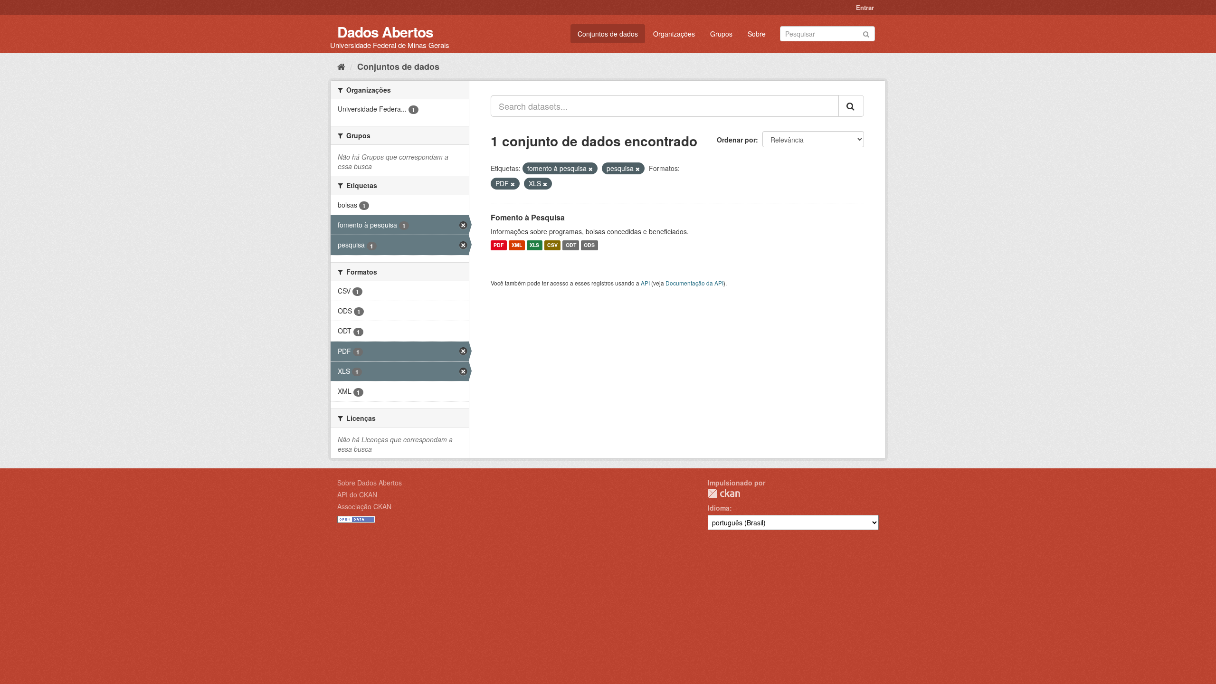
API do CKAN (357, 494)
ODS (589, 245)
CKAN (724, 493)
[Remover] (591, 168)
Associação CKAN (364, 506)
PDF (499, 245)
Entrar (865, 7)
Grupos (721, 33)
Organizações (674, 33)
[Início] (341, 66)
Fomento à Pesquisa (528, 217)
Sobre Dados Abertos (369, 482)
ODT (571, 245)
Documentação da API (694, 283)
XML (517, 245)
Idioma (719, 508)
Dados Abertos (385, 31)
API (645, 283)
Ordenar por (736, 139)
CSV (552, 245)
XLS (534, 245)
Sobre (757, 33)
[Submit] (866, 33)
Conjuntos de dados (608, 33)
